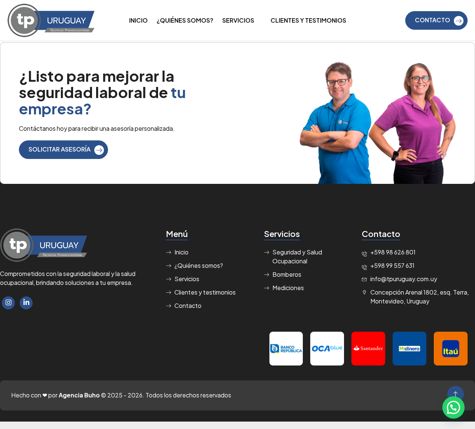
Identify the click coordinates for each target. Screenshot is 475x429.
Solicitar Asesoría (60, 149)
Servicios (238, 20)
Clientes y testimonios (308, 20)
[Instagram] (8, 302)
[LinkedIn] (26, 302)
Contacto (432, 20)
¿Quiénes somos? (185, 20)
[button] (453, 407)
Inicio (138, 20)
